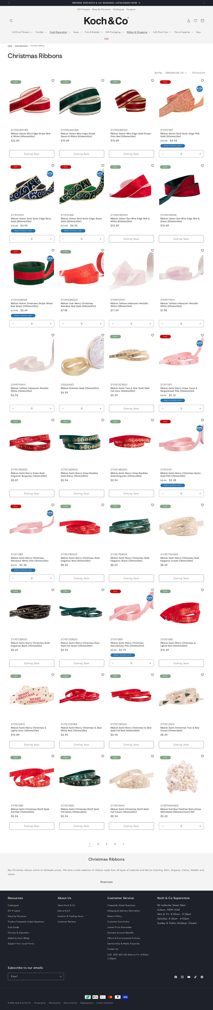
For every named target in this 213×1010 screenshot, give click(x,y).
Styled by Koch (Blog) (18, 938)
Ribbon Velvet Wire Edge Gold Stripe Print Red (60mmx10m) (131, 135)
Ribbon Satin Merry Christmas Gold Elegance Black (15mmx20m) (30, 644)
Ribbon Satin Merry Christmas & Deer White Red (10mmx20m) (81, 729)
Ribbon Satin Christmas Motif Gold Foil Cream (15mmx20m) (130, 810)
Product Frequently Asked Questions (26, 921)
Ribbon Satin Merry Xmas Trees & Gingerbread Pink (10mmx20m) (178, 389)
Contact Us (112, 949)
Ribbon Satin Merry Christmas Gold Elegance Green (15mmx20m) (130, 559)
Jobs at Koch (64, 910)
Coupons (131, 9)
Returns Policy (114, 916)
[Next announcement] (204, 3)
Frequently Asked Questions (121, 905)
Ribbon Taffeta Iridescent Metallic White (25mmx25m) (179, 305)
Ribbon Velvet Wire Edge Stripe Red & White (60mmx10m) (30, 135)
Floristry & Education (18, 932)
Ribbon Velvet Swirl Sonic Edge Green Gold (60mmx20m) (81, 220)
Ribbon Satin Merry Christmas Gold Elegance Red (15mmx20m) (80, 559)
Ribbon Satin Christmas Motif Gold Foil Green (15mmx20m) (80, 810)
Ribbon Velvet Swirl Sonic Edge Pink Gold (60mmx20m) (180, 135)
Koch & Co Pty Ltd (22, 1003)
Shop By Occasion (101, 9)
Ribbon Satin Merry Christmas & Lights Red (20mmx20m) (178, 644)
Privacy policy (40, 1002)
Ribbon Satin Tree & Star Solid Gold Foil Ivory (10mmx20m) (130, 389)
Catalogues (118, 9)
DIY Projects (83, 9)
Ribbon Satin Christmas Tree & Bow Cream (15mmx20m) (179, 729)
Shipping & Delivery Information (123, 910)
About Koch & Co (66, 905)
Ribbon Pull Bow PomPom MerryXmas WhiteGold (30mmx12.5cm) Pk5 (180, 810)
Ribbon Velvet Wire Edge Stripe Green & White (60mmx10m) (78, 135)
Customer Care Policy (118, 921)
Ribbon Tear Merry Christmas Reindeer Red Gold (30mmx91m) (78, 305)
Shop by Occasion (17, 916)
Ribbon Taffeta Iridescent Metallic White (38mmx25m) (129, 305)
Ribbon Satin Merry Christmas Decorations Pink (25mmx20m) (127, 644)
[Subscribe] (60, 976)
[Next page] (123, 844)
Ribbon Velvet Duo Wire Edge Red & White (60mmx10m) (130, 220)
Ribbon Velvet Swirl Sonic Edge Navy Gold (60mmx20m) (31, 220)
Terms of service (70, 1002)
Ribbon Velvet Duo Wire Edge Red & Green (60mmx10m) (180, 220)
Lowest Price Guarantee (119, 927)
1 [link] (89, 844)
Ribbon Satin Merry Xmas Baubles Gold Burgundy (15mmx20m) (129, 474)
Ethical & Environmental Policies (123, 938)
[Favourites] (195, 20)
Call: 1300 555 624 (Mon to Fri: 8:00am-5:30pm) (128, 956)
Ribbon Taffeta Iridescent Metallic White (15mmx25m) (29, 389)
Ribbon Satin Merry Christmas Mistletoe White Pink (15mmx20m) (29, 559)
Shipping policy (86, 1002)
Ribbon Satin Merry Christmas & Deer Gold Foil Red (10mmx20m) (131, 729)
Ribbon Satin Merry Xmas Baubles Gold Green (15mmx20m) (79, 474)
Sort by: (158, 72)
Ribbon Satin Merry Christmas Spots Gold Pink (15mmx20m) (180, 474)
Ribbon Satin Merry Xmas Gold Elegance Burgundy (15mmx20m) (29, 474)
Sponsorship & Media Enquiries (123, 943)
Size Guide (13, 927)
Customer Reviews (67, 921)
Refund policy (54, 1002)
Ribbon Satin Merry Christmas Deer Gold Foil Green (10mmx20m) (80, 644)
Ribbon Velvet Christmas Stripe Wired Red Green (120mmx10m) (32, 305)
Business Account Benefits (120, 932)
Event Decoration (21, 46)
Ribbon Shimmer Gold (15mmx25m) (80, 388)
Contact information (105, 1002)
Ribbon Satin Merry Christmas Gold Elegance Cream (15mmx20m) (179, 559)
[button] (11, 20)
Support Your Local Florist (21, 943)
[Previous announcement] (8, 3)
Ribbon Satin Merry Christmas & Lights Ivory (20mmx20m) (28, 729)
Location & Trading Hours (71, 916)
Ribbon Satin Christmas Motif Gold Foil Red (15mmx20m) (30, 810)
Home (10, 46)
